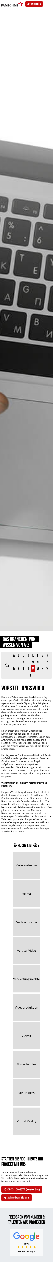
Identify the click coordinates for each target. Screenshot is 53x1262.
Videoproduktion (26, 1007)
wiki (6, 665)
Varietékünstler (26, 865)
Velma (26, 894)
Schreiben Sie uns (18, 1197)
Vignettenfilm (26, 1064)
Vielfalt (26, 1036)
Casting (12, 822)
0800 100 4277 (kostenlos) (23, 1189)
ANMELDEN (36, 4)
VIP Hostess (26, 1093)
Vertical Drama (26, 922)
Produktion (21, 706)
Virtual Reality (26, 1121)
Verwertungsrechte (26, 979)
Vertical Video (26, 950)
